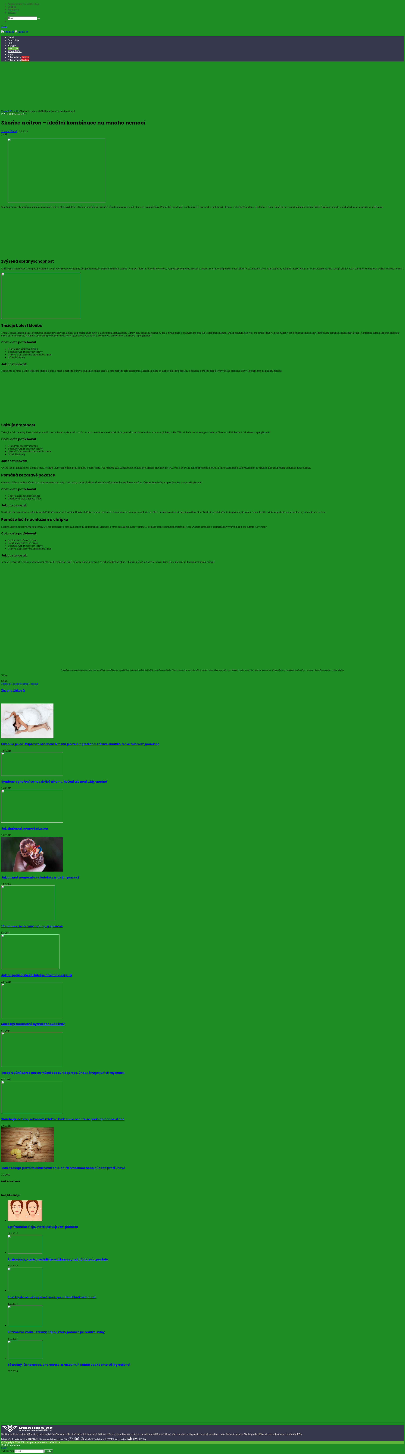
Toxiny (115, 1439)
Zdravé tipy (13, 40)
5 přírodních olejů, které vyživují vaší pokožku (43, 1227)
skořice (11, 678)
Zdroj (4, 567)
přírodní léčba (91, 1439)
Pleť (65, 1439)
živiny (142, 1438)
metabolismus (52, 1439)
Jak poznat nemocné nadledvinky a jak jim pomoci (40, 877)
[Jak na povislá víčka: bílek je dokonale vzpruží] (30, 968)
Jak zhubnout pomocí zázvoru (24, 828)
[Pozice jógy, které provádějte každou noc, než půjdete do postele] (25, 1252)
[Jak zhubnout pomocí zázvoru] (32, 821)
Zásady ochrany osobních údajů (23, 4)
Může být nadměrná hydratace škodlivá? (33, 1024)
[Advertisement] (202, 86)
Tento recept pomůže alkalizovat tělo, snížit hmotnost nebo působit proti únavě (63, 1168)
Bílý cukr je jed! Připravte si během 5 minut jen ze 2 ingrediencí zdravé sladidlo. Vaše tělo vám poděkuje (80, 744)
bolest (3, 1439)
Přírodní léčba (15, 51)
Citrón (4, 678)
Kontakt (12, 12)
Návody (12, 45)
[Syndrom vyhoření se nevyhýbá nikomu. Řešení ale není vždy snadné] (32, 774)
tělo (18, 678)
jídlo (40, 1439)
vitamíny (122, 1439)
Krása (10, 54)
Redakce (12, 6)
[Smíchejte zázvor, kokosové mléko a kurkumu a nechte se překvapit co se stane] (32, 1112)
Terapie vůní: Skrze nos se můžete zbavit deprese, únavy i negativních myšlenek (63, 1073)
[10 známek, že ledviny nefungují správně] (28, 919)
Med (44, 1439)
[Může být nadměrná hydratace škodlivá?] (32, 1017)
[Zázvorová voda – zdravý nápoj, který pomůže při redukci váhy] (25, 1325)
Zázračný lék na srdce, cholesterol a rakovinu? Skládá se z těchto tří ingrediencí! (69, 1365)
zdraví (23, 678)
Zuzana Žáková (9, 131)
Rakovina (100, 1439)
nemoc (60, 1439)
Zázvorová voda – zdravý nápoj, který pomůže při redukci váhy (56, 1332)
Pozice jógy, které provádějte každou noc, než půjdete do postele (58, 1259)
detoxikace (17, 1439)
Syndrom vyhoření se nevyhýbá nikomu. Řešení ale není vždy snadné (54, 782)
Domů (11, 37)
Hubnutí (33, 1438)
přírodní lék (76, 1439)
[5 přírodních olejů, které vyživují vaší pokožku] (25, 1220)
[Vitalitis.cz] (14, 31)
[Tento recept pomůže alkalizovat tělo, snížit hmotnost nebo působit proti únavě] (27, 1161)
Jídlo (10, 43)
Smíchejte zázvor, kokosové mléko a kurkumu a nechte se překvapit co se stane (62, 1119)
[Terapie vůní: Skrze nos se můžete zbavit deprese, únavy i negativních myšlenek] (32, 1066)
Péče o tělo (13, 48)
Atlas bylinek (18, 57)
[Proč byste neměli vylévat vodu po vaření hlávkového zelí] (25, 1290)
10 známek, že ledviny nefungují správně (32, 926)
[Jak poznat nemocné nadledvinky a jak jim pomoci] (32, 870)
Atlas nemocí (18, 60)
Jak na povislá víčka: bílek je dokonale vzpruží (36, 975)
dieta (25, 1439)
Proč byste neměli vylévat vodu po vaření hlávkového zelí (52, 1297)
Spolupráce (13, 9)
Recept (108, 1438)
